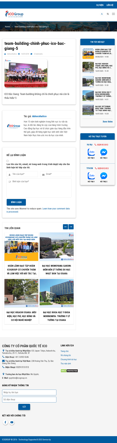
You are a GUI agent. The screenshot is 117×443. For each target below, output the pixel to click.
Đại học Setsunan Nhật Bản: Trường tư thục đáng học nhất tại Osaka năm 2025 (103, 108)
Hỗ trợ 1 (91, 158)
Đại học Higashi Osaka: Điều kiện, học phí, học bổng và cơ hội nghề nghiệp (21, 316)
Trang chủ (64, 351)
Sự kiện (99, 5)
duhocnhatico (12, 54)
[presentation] (65, 226)
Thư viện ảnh (66, 363)
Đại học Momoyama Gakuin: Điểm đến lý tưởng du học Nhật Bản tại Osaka (56, 269)
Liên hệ (110, 5)
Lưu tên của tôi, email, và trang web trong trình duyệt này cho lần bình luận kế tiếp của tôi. (38, 166)
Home (7, 27)
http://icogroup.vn (58, 439)
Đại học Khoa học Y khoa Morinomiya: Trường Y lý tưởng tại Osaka (56, 316)
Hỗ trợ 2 (103, 158)
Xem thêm (108, 121)
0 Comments (38, 54)
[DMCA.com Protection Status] (69, 370)
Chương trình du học (69, 359)
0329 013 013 (102, 145)
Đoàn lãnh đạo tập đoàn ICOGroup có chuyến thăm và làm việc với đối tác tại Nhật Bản (21, 270)
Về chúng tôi (66, 355)
